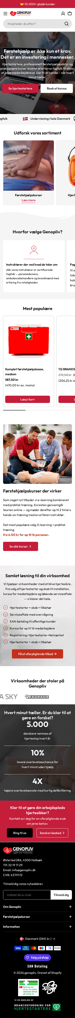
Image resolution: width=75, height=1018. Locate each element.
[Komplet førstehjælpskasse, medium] (28, 341)
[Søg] (66, 23)
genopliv (30, 973)
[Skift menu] (5, 13)
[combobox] (37, 23)
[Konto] (63, 13)
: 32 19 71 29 (14, 865)
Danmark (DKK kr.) (38, 939)
